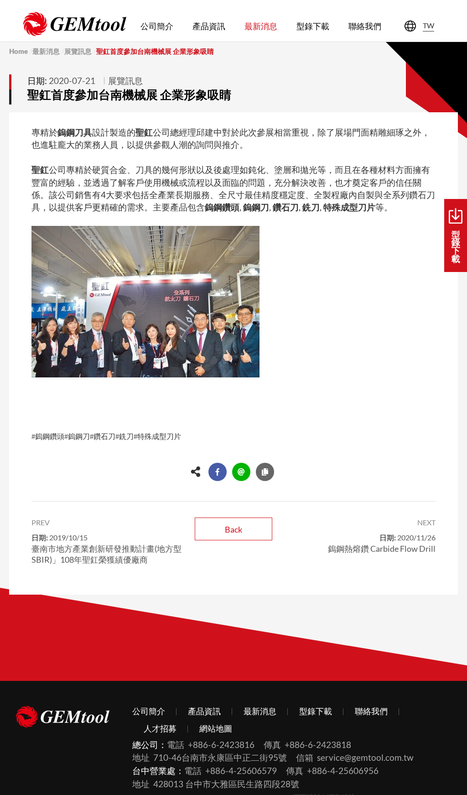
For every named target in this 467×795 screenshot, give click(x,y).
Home (18, 51)
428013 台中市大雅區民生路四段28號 (226, 784)
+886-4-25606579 (241, 770)
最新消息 (260, 26)
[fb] (217, 472)
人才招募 (160, 728)
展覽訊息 (78, 51)
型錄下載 (312, 26)
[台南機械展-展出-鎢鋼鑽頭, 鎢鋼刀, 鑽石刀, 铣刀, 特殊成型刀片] (74, 24)
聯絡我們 (364, 26)
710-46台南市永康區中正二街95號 (220, 757)
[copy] (265, 472)
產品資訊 (208, 26)
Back (233, 529)
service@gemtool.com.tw (365, 757)
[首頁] (62, 718)
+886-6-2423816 (221, 744)
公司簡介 (156, 26)
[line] (241, 472)
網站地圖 (215, 728)
